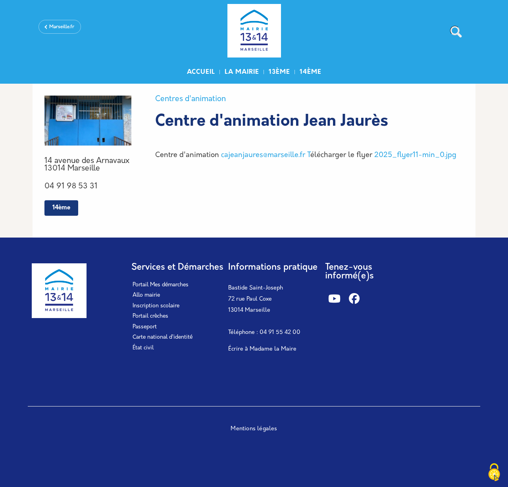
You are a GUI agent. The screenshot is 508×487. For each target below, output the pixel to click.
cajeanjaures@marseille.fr (263, 155)
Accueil (201, 72)
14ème (310, 72)
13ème (279, 72)
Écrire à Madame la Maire (262, 349)
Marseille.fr (61, 27)
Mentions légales (254, 429)
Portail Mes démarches (161, 285)
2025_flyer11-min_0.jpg (415, 155)
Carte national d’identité (162, 337)
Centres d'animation (190, 99)
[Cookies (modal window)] (494, 473)
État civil (143, 348)
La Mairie (242, 72)
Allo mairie (146, 295)
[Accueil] (254, 32)
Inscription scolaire (156, 306)
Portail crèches (150, 316)
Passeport (145, 327)
